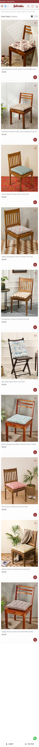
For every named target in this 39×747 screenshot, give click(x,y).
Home (3, 12)
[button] (32, 16)
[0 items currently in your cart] (36, 6)
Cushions (24, 12)
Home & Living (15, 12)
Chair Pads (31, 12)
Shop (8, 12)
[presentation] (28, 6)
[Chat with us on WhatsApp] (35, 738)
